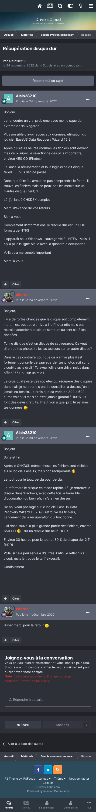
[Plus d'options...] (87, 100)
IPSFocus (29, 778)
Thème (59, 778)
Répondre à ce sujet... (29, 699)
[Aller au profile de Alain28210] (8, 98)
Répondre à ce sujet (48, 81)
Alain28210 (17, 61)
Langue (43, 778)
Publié (36, 101)
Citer (15, 284)
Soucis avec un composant (62, 65)
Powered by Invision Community (48, 791)
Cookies (48, 782)
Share (24, 725)
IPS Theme (11, 778)
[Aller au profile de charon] (8, 297)
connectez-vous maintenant (61, 667)
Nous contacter (79, 778)
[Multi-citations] (5, 284)
